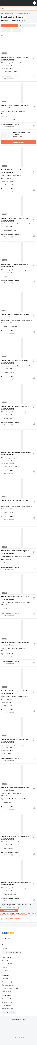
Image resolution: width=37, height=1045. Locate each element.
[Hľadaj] (34, 8)
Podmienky (5, 978)
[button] (34, 3)
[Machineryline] (2, 13)
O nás (4, 942)
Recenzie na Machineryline (10, 988)
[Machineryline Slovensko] (12, 3)
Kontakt (4, 948)
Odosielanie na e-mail (9, 910)
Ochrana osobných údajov (10, 982)
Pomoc (4, 945)
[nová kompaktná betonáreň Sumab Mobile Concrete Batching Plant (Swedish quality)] (18, 727)
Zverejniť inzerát (18, 142)
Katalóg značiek (6, 991)
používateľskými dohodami (19, 914)
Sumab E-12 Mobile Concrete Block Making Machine (19, 500)
